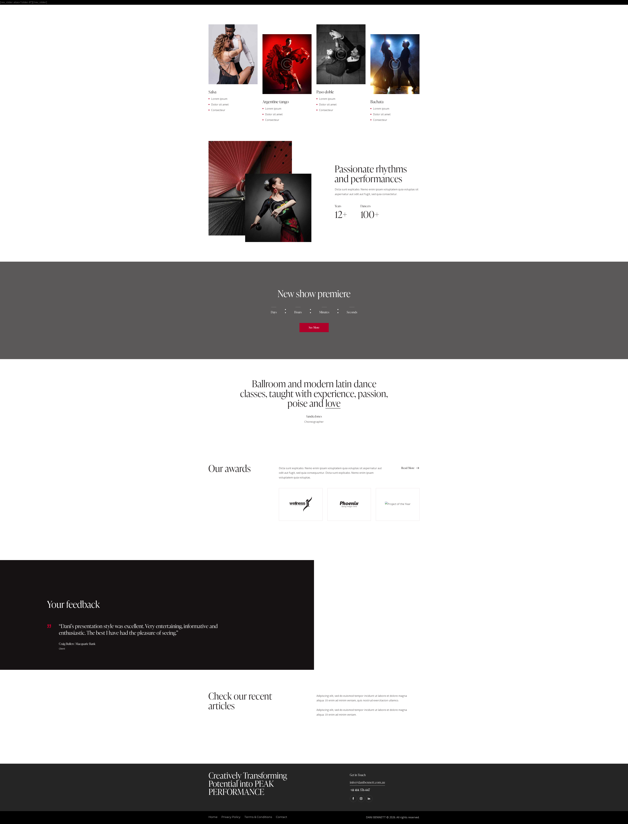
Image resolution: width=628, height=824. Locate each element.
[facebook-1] (353, 798)
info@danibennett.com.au (367, 782)
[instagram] (361, 798)
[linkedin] (369, 798)
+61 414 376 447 (360, 790)
